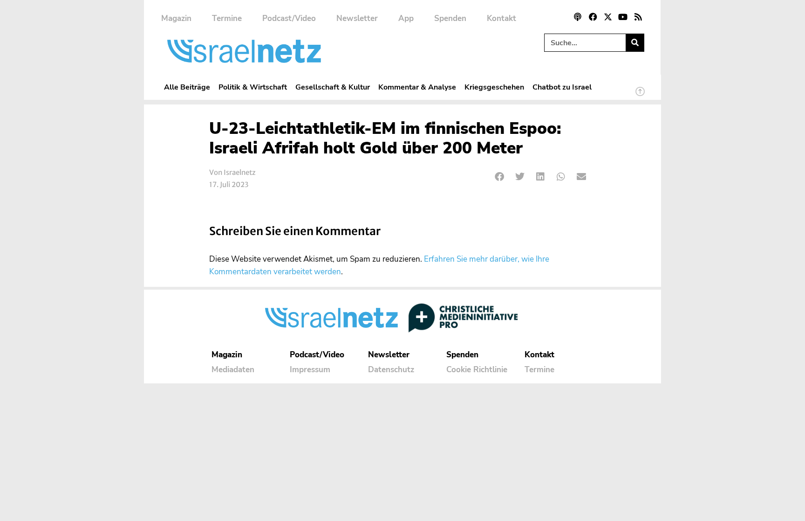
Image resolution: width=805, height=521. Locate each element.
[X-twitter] (607, 16)
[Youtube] (622, 16)
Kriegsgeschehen (494, 87)
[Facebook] (592, 16)
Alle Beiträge (187, 87)
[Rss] (638, 16)
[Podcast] (577, 16)
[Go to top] (640, 95)
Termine (227, 18)
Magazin (176, 18)
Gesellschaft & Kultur (332, 87)
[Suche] (635, 42)
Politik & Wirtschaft (252, 87)
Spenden (450, 18)
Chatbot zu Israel (562, 87)
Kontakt (501, 18)
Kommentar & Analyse (417, 87)
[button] (500, 177)
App (406, 18)
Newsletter (357, 18)
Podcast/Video (289, 18)
